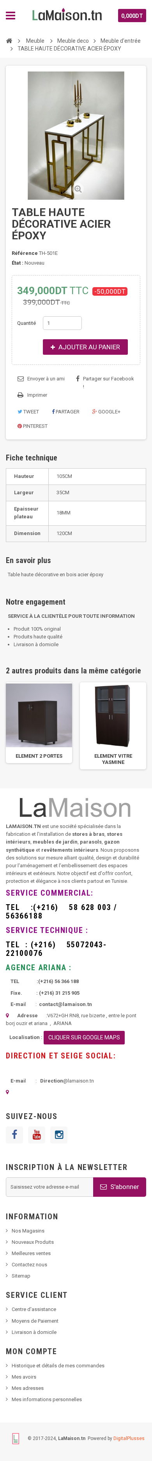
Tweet (30, 412)
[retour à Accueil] (9, 40)
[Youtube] (36, 1135)
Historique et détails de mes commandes (58, 1366)
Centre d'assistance (34, 1309)
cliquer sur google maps (84, 1037)
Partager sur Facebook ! (108, 383)
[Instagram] (58, 1135)
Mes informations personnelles (47, 1399)
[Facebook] (14, 1135)
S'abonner (124, 1187)
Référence (25, 253)
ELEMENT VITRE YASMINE (113, 759)
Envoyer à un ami (46, 379)
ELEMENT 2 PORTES (39, 756)
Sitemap (21, 1276)
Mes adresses (28, 1388)
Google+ (108, 412)
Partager (67, 412)
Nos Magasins (28, 1231)
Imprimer (37, 395)
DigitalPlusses (129, 1438)
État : (17, 263)
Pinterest (35, 426)
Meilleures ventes (31, 1253)
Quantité (26, 323)
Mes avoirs (24, 1377)
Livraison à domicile (34, 1332)
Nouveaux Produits (33, 1242)
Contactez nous (29, 1264)
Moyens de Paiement (35, 1321)
